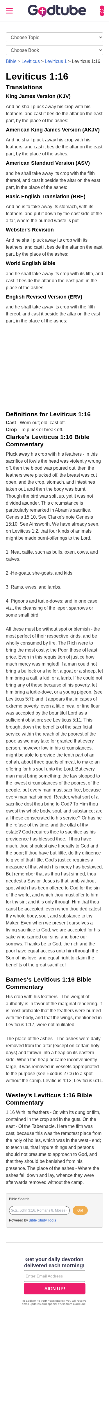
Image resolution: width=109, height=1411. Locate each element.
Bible (11, 61)
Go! (80, 1210)
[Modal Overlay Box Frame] (54, 1282)
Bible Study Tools (42, 1220)
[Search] (102, 11)
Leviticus (31, 61)
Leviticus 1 (56, 61)
